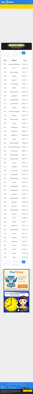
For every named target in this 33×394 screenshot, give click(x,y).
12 (27, 53)
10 (20, 53)
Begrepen (27, 390)
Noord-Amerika (16, 48)
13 (4, 56)
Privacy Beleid (11, 392)
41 (17, 56)
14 (8, 56)
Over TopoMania (13, 388)
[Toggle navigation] (30, 2)
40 (14, 56)
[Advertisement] (16, 25)
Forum (3, 388)
